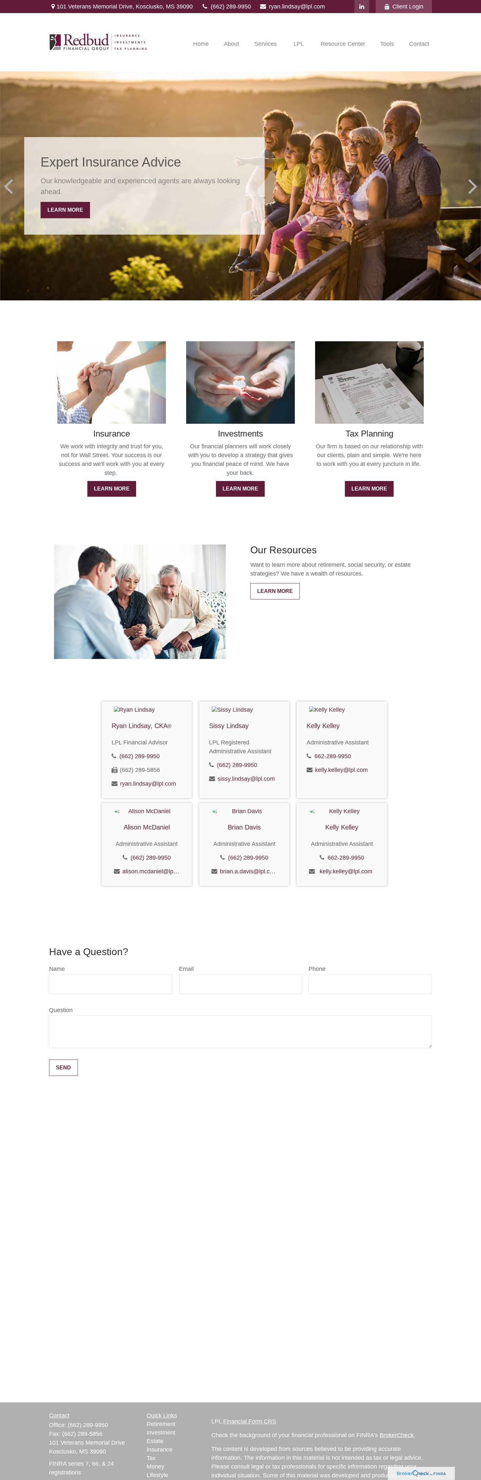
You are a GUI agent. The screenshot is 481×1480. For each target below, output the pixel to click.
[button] (200, 44)
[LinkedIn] (361, 6)
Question (61, 1010)
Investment (161, 1432)
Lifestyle (157, 1475)
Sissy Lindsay (229, 725)
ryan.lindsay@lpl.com (297, 6)
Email (186, 969)
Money (155, 1466)
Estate (155, 1441)
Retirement (161, 1424)
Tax (151, 1458)
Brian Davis (244, 827)
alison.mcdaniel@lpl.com (151, 871)
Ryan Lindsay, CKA (141, 725)
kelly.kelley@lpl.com (341, 770)
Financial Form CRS (249, 1421)
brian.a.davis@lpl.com (248, 871)
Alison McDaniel (147, 827)
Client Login (407, 6)
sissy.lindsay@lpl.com (246, 779)
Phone (317, 969)
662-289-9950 (332, 756)
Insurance (159, 1449)
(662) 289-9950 (231, 6)
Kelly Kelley (323, 725)
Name (57, 969)
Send (63, 1067)
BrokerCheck (397, 1435)
